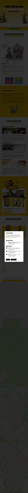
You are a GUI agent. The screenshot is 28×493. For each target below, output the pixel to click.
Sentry (6, 254)
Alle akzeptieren (13, 259)
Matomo (14, 248)
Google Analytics (6, 251)
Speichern (8, 259)
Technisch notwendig (6, 242)
